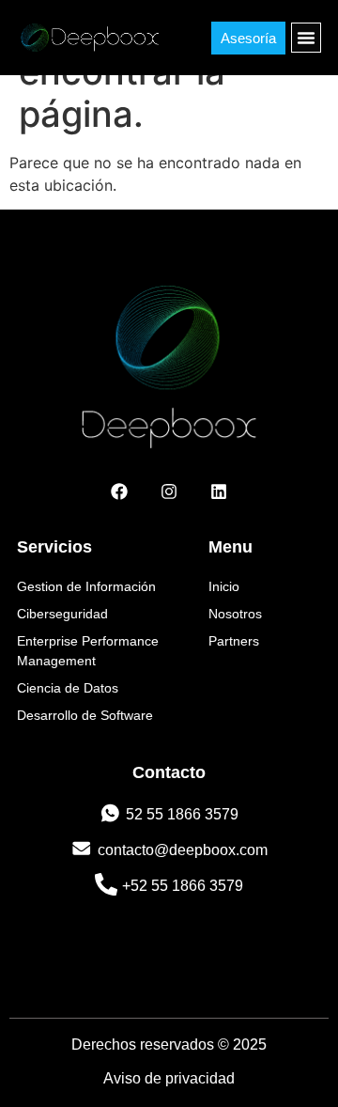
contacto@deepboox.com (183, 850)
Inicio (223, 586)
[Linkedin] (218, 491)
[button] (306, 38)
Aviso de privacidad (169, 1078)
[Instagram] (169, 491)
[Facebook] (119, 491)
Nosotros (235, 613)
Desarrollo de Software (85, 715)
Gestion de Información (86, 586)
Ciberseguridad (62, 613)
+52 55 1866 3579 (182, 886)
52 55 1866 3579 (182, 814)
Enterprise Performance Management (88, 650)
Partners (233, 640)
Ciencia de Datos (67, 687)
